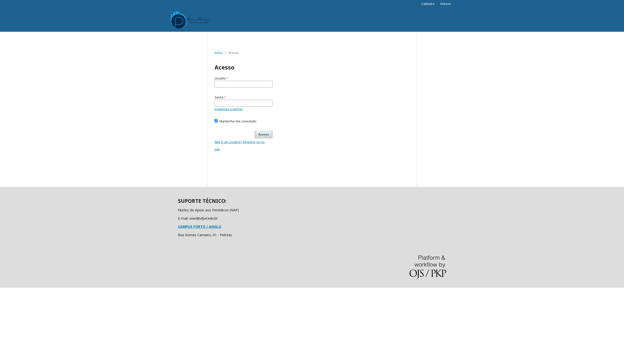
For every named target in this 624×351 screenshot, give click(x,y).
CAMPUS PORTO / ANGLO (199, 226)
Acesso (445, 3)
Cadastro (428, 3)
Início (218, 52)
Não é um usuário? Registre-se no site (239, 145)
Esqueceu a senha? (228, 109)
